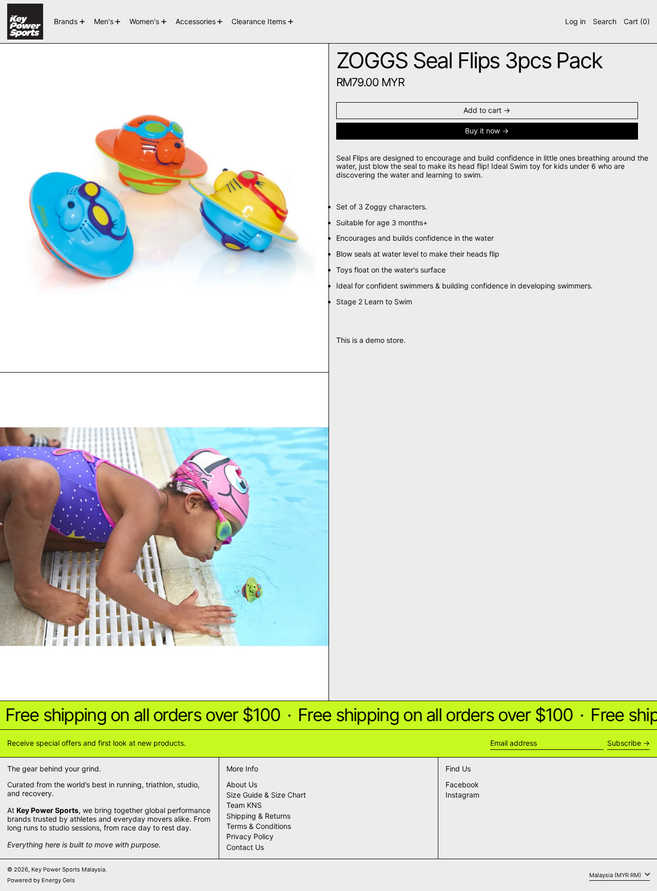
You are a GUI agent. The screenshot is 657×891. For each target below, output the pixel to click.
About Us (241, 784)
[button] (604, 21)
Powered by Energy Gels (41, 880)
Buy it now (482, 130)
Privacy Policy (250, 836)
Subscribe (624, 743)
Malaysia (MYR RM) (616, 874)
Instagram (462, 795)
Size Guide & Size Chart (266, 794)
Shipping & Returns (258, 815)
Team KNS (244, 805)
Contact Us (245, 847)
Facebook (462, 785)
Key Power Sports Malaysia (68, 869)
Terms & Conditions (258, 826)
